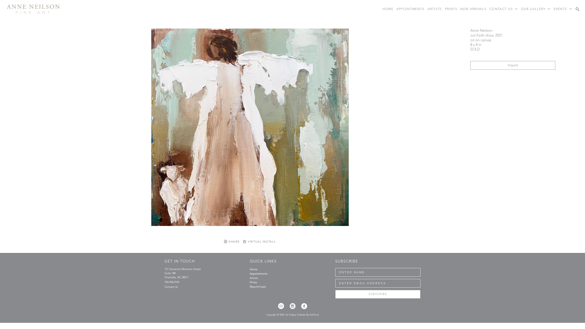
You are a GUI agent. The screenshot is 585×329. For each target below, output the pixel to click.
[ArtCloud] (282, 306)
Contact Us (171, 287)
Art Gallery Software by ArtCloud (302, 315)
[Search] (577, 9)
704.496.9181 (172, 282)
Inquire (513, 65)
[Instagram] (294, 306)
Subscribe (378, 294)
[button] (503, 9)
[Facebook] (304, 306)
